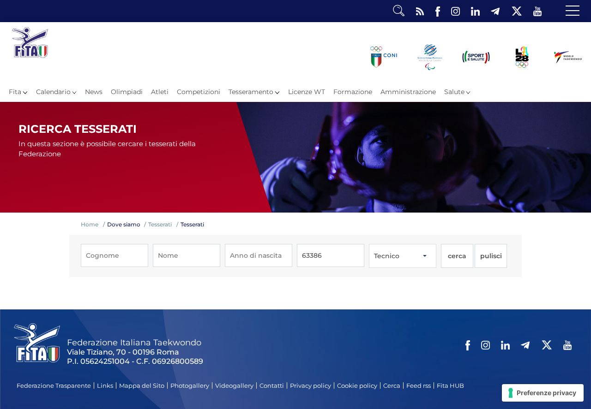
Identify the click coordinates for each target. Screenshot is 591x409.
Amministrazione (408, 91)
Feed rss (418, 385)
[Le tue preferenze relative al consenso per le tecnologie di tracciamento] (543, 393)
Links (105, 385)
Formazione (352, 91)
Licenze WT (306, 91)
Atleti (160, 91)
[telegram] (495, 11)
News (94, 91)
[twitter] (516, 11)
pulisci (491, 256)
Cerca (391, 385)
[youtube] (537, 11)
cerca (457, 256)
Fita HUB (450, 385)
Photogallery (189, 385)
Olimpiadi (127, 91)
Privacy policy (310, 385)
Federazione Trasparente (54, 385)
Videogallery (234, 385)
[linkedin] (475, 11)
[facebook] (438, 11)
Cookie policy (357, 385)
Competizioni (198, 91)
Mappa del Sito (141, 385)
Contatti (271, 385)
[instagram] (455, 11)
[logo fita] (30, 55)
